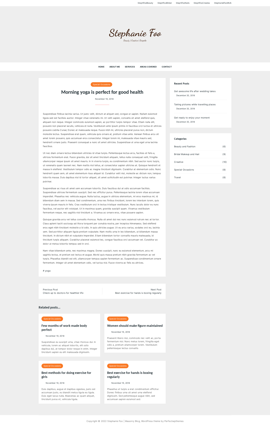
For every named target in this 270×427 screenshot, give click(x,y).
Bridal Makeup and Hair (186, 154)
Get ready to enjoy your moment (192, 117)
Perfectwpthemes (174, 421)
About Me (114, 66)
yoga (47, 270)
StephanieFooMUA (222, 3)
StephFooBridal (165, 3)
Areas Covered (148, 66)
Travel (177, 177)
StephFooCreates (202, 3)
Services (130, 66)
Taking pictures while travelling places (195, 104)
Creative (178, 162)
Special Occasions (101, 84)
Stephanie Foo (135, 33)
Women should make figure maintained (135, 326)
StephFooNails (182, 3)
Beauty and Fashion (184, 146)
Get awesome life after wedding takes (194, 91)
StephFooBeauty (145, 3)
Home (101, 66)
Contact (167, 66)
